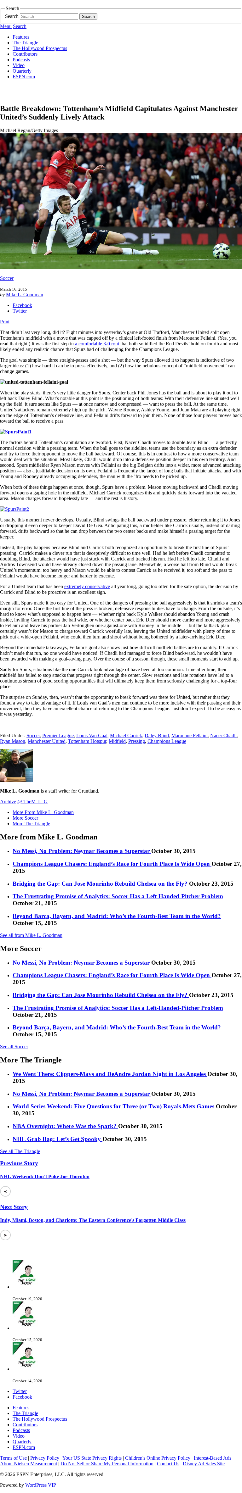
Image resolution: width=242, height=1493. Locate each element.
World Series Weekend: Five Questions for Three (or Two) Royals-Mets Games (114, 1106)
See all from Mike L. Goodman (31, 935)
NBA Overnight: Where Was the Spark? (65, 1126)
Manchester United (47, 741)
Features (21, 37)
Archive (8, 801)
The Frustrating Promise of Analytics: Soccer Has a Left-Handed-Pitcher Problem (118, 896)
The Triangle (25, 42)
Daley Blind (157, 735)
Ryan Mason (12, 741)
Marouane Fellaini (189, 735)
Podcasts (21, 59)
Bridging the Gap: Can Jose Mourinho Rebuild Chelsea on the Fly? (101, 883)
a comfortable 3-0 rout (97, 343)
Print (4, 321)
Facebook (22, 305)
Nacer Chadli (223, 735)
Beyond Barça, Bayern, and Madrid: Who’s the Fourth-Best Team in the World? (117, 916)
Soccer (7, 278)
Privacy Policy (44, 1458)
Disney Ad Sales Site (204, 1463)
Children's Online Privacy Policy (157, 1458)
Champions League (166, 741)
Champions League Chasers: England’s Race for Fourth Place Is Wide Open (112, 864)
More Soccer (25, 818)
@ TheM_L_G (32, 801)
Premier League (58, 735)
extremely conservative (87, 586)
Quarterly (22, 71)
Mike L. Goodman (24, 294)
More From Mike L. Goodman (43, 812)
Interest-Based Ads (212, 1458)
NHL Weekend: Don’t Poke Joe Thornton (44, 1176)
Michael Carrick (126, 735)
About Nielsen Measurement (28, 1463)
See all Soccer (14, 1046)
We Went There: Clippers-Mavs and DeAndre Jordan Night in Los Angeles (110, 1074)
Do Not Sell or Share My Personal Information (106, 1463)
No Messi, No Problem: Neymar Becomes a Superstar (82, 851)
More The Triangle (31, 823)
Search (12, 16)
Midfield (117, 741)
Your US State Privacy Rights (92, 1458)
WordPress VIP (40, 1485)
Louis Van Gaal (91, 735)
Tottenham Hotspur (87, 741)
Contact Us (168, 1463)
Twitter (20, 311)
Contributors (25, 54)
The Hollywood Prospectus (40, 48)
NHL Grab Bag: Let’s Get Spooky (57, 1139)
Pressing (136, 741)
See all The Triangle (20, 1151)
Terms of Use (13, 1458)
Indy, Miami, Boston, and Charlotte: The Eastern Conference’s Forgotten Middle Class (93, 1220)
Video (19, 65)
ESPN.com (24, 76)
